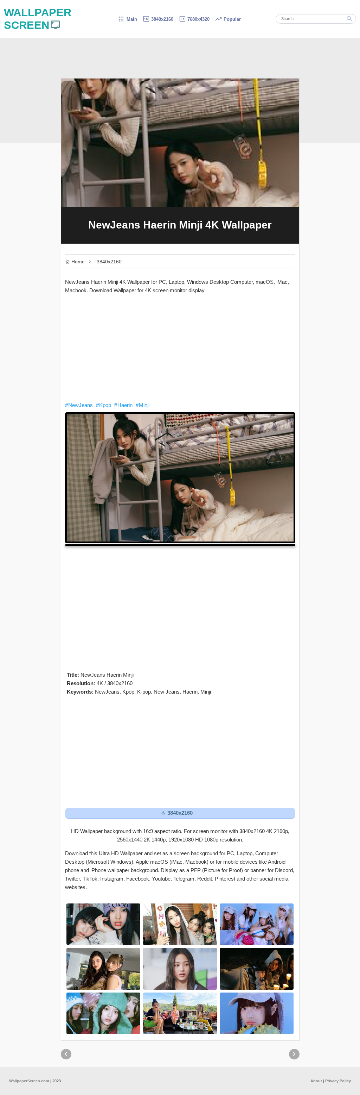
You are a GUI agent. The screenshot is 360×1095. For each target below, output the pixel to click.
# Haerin (123, 405)
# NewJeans (79, 405)
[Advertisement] (180, 348)
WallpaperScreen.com (29, 1081)
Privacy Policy (338, 1081)
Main (127, 19)
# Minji (142, 405)
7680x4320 (194, 19)
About (316, 1081)
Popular (228, 19)
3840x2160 (157, 19)
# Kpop (103, 405)
